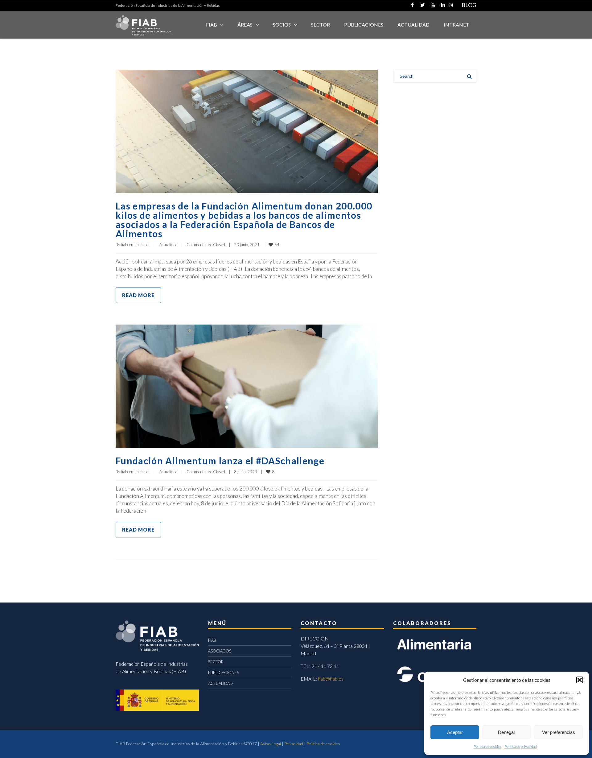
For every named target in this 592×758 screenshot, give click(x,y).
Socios (282, 24)
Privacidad (293, 743)
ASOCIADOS (219, 650)
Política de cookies (487, 746)
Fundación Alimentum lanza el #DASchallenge (220, 460)
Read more (138, 295)
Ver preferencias (558, 732)
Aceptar (455, 732)
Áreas (245, 24)
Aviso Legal (270, 743)
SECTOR (320, 24)
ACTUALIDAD (413, 24)
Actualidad (168, 244)
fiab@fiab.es (330, 678)
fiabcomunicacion (135, 244)
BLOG (469, 5)
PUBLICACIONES (223, 672)
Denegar (506, 732)
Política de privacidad (520, 746)
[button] (580, 680)
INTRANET (456, 24)
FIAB (211, 24)
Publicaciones (363, 24)
